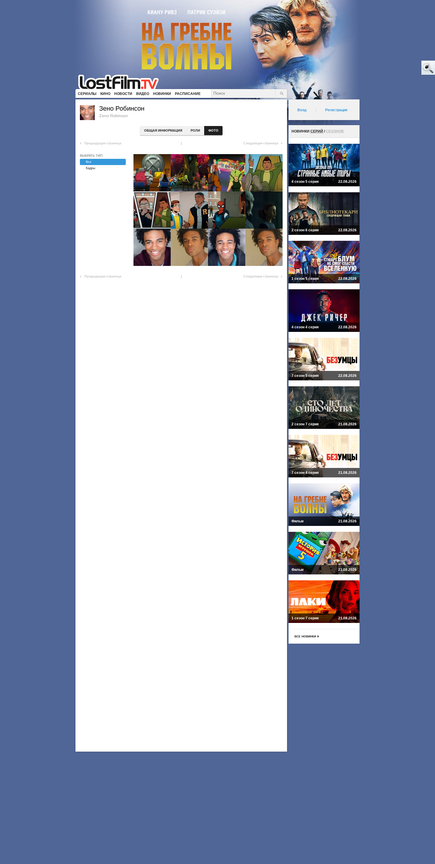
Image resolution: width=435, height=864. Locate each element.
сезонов (335, 131)
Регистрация (336, 110)
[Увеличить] (152, 172)
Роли (195, 130)
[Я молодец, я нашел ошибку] (405, 68)
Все (88, 162)
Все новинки (305, 636)
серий (316, 131)
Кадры (90, 168)
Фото (213, 130)
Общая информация (163, 130)
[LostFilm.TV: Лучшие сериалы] (121, 81)
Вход (302, 110)
